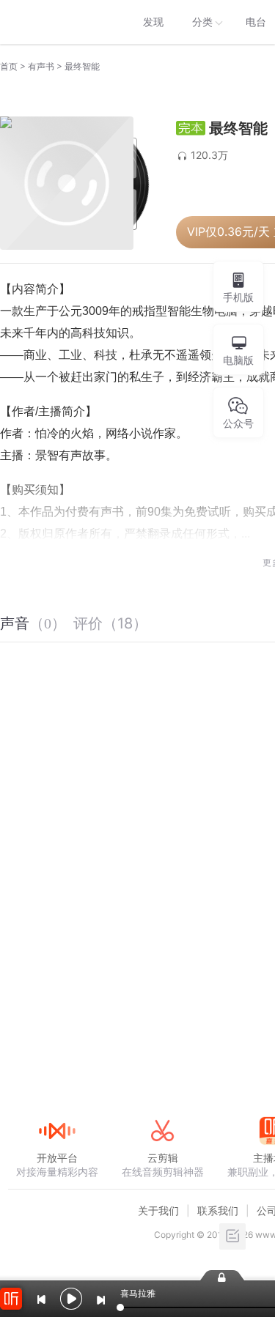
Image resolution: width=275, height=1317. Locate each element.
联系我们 (217, 1210)
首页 (9, 66)
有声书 (41, 66)
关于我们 (158, 1210)
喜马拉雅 (56, 22)
